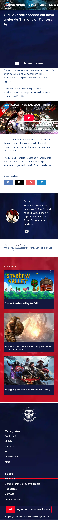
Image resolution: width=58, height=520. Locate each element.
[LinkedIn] (41, 182)
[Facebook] (8, 182)
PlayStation (11, 456)
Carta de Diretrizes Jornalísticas (22, 483)
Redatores (11, 489)
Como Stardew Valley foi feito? (23, 303)
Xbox (7, 461)
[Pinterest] (30, 182)
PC (6, 451)
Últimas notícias (16, 5)
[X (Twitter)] (19, 182)
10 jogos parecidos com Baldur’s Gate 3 (27, 389)
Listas (32, 5)
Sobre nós (10, 478)
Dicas (42, 5)
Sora (27, 201)
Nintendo (10, 446)
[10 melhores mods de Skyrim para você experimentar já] (29, 327)
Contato (9, 494)
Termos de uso (13, 499)
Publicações (11, 436)
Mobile (8, 441)
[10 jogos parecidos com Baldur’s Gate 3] (29, 370)
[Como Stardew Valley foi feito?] (29, 284)
